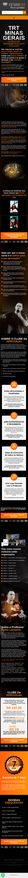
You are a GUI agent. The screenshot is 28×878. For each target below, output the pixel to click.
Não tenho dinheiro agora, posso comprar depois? (13, 827)
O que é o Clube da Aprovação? (10, 807)
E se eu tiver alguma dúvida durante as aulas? (12, 822)
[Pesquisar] (24, 12)
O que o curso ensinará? (8, 810)
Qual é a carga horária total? (9, 814)
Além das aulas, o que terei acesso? (11, 817)
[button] (14, 18)
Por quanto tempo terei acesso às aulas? (12, 835)
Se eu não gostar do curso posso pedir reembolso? (12, 831)
